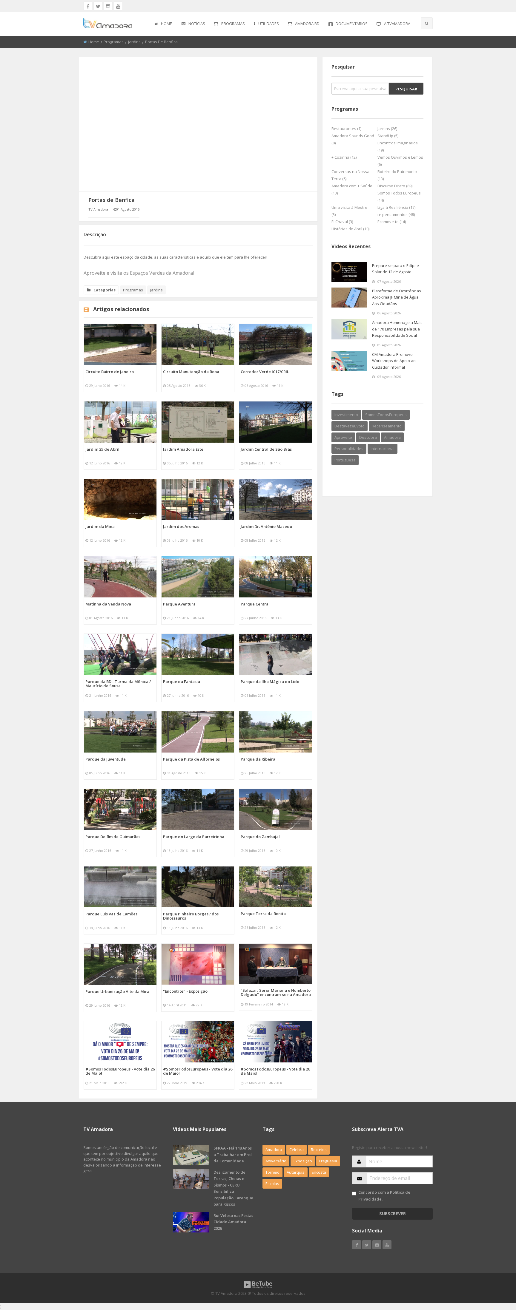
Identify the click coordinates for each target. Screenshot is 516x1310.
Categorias (104, 290)
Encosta (319, 1172)
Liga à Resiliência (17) (396, 207)
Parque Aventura (179, 604)
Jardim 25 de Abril (102, 449)
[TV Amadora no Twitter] (97, 5)
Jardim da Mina (100, 526)
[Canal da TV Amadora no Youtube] (118, 5)
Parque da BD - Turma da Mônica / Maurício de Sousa (118, 683)
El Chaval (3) (342, 221)
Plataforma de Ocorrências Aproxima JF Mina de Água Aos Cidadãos (396, 297)
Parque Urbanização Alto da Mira (117, 991)
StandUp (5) (387, 135)
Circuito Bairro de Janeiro (109, 371)
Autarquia (296, 1172)
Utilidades (268, 23)
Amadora (392, 437)
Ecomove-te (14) (391, 221)
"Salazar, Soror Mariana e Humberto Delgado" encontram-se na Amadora (276, 992)
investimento (346, 414)
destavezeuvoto (349, 426)
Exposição (303, 1161)
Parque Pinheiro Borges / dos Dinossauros (191, 916)
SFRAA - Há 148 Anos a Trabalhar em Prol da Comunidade (233, 1154)
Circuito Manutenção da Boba (191, 371)
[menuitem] (163, 24)
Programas (233, 23)
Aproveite (343, 437)
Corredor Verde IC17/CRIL (265, 371)
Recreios (319, 1149)
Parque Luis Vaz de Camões (111, 914)
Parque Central (255, 604)
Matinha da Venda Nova (108, 604)
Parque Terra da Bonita (263, 913)
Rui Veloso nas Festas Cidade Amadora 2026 (233, 1222)
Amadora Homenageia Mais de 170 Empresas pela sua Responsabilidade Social (397, 329)
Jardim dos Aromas (181, 526)
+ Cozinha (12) (344, 157)
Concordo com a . (384, 1195)
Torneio (272, 1172)
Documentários (352, 23)
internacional (382, 448)
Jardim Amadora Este (183, 449)
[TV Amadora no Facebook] (87, 5)
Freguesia (328, 1161)
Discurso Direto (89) (394, 186)
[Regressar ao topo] (496, 1272)
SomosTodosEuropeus (386, 414)
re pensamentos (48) (396, 214)
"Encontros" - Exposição (185, 991)
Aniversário (275, 1161)
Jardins (134, 41)
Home (166, 23)
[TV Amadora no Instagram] (108, 5)
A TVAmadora (397, 23)
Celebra (296, 1149)
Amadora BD (307, 23)
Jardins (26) (387, 128)
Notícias (196, 23)
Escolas (272, 1183)
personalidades (348, 448)
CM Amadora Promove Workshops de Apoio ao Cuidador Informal (394, 361)
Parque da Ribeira (258, 759)
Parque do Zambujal (260, 836)
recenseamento (387, 426)
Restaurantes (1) (346, 128)
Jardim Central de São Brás (266, 449)
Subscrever (392, 1213)
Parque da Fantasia (181, 681)
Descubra (368, 437)
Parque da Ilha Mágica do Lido (270, 681)
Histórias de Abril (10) (350, 228)
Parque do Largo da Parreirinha (193, 836)
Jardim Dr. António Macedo (266, 526)
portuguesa (345, 460)
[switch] (354, 1193)
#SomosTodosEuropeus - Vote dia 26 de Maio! (120, 1071)
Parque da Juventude (105, 759)
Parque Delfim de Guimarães (112, 836)
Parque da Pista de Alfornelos (191, 759)
